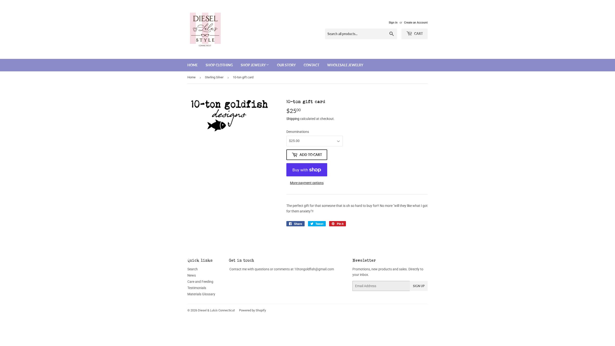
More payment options (307, 183)
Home (192, 65)
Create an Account (416, 22)
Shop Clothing (219, 65)
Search (192, 269)
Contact (311, 65)
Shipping (292, 119)
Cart (418, 33)
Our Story (286, 65)
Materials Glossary (201, 294)
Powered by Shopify (252, 310)
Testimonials (196, 288)
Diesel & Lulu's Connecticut (216, 310)
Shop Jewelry (253, 65)
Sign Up (418, 286)
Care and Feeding (200, 282)
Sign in (393, 22)
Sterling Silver (214, 77)
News (191, 275)
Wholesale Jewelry (345, 65)
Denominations (297, 132)
